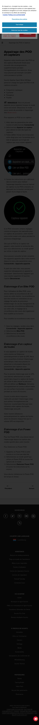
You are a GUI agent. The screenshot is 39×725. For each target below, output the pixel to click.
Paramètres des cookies (19, 19)
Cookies (5, 15)
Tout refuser (19, 24)
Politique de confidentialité (16, 15)
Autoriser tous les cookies (19, 30)
